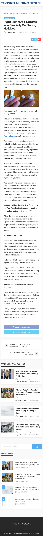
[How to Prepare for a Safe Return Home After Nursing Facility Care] (7, 465)
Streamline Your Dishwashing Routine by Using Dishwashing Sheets (28, 427)
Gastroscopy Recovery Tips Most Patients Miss (27, 500)
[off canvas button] (2, 3)
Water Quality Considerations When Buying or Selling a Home (27, 410)
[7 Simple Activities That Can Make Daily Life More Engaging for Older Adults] (7, 477)
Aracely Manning (21, 381)
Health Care (9, 18)
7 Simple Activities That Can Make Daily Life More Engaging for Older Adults (28, 392)
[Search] (40, 3)
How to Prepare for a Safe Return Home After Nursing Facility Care (27, 373)
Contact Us (16, 524)
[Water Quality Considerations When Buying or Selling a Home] (7, 490)
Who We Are (26, 524)
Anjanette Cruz (21, 400)
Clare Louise (11, 32)
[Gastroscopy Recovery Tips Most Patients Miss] (7, 502)
